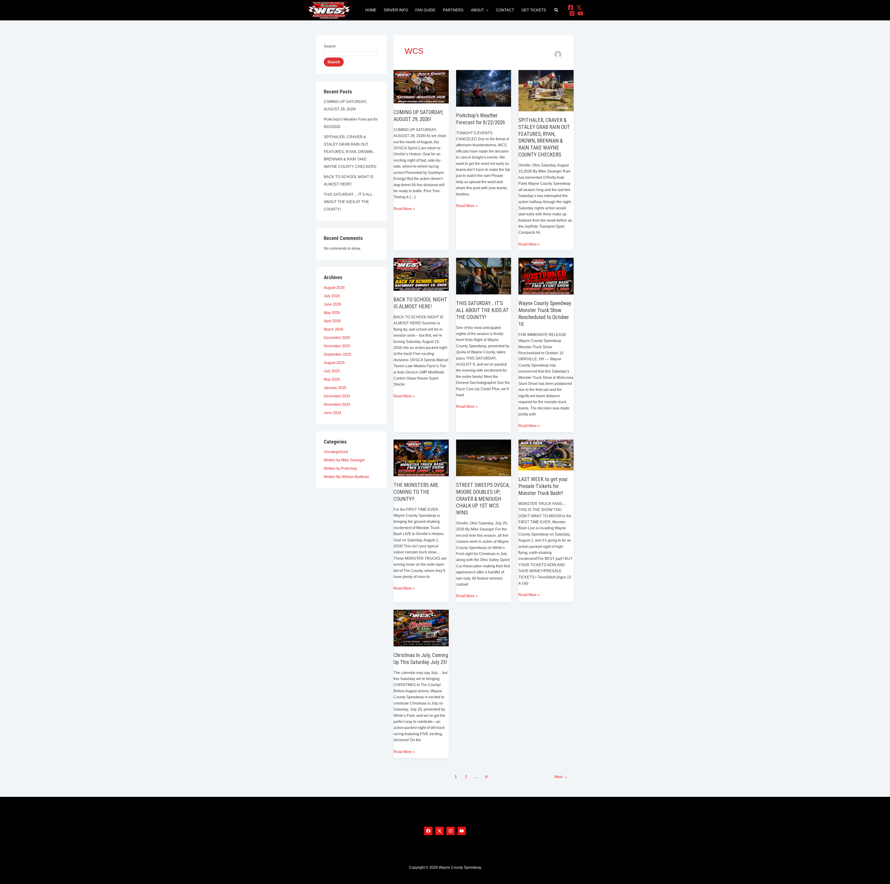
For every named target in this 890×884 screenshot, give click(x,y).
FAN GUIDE (425, 10)
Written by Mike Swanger (344, 460)
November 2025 (337, 346)
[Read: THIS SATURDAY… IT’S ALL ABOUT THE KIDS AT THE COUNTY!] (483, 276)
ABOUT (477, 10)
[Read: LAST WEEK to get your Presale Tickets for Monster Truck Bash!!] (546, 455)
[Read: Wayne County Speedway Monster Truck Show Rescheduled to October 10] (546, 276)
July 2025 (332, 371)
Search (330, 46)
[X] (579, 7)
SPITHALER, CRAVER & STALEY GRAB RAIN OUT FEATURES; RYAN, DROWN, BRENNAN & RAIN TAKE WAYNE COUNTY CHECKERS (350, 152)
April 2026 (332, 321)
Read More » (404, 208)
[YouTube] (580, 13)
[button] (486, 10)
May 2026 (332, 313)
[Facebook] (570, 7)
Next (561, 777)
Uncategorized (336, 452)
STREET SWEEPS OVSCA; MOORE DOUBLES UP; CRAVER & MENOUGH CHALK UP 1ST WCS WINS (483, 499)
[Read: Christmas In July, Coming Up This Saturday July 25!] (421, 628)
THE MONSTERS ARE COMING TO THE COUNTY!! (416, 492)
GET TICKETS (533, 10)
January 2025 (335, 388)
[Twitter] (439, 831)
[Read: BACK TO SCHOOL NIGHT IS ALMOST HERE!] (421, 274)
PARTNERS (453, 10)
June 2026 (332, 304)
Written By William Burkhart (346, 477)
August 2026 (334, 288)
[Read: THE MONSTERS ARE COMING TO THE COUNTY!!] (421, 458)
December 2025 (337, 338)
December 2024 (337, 396)
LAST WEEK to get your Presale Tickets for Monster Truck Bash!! (543, 486)
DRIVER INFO (396, 10)
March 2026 (333, 329)
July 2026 (332, 296)
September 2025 (337, 354)
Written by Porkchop (340, 468)
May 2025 (332, 379)
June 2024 (332, 413)
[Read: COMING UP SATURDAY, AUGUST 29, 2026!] (421, 86)
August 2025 (334, 363)
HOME (370, 10)
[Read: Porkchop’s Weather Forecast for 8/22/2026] (483, 88)
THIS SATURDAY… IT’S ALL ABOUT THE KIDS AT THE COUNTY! (348, 201)
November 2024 (337, 404)
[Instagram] (572, 13)
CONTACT (505, 10)
